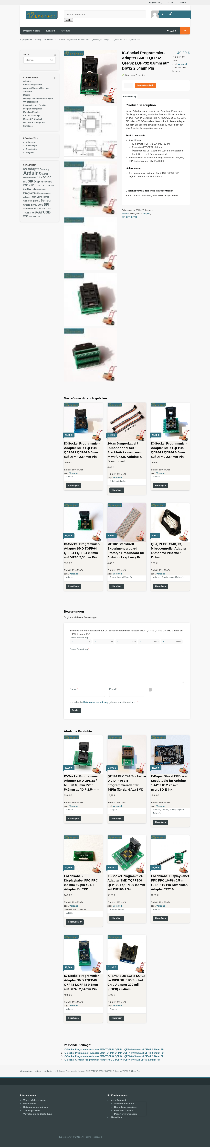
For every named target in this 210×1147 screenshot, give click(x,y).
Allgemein (30, 142)
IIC (33, 185)
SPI (46, 204)
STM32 (37, 208)
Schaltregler (30, 200)
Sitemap (183, 2)
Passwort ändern (123, 1110)
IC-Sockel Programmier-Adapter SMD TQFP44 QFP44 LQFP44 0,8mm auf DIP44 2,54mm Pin (114, 1049)
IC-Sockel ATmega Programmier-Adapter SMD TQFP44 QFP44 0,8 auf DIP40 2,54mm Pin (112, 1059)
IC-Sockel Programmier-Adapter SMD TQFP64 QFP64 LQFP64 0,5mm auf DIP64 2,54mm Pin (114, 1056)
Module (165, 809)
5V (25, 169)
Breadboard (29, 177)
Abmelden (116, 1117)
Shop (38, 40)
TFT (43, 209)
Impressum (29, 1103)
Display (38, 181)
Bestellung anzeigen (125, 1107)
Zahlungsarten (31, 1110)
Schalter (45, 197)
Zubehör (122, 909)
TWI (32, 212)
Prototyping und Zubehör (121, 577)
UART (38, 212)
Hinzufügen (73, 486)
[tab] (129, 96)
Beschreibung (129, 97)
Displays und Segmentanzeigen (38, 98)
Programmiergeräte (32, 109)
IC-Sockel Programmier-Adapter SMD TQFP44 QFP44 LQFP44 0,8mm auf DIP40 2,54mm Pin (114, 1052)
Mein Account (118, 1100)
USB (47, 212)
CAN (39, 177)
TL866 (48, 209)
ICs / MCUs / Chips (32, 116)
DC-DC (47, 177)
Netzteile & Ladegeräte (34, 122)
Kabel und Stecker (118, 481)
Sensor (46, 200)
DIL (25, 182)
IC (30, 186)
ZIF (38, 216)
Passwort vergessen (125, 1114)
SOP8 (40, 205)
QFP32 (134, 217)
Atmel (45, 174)
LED (49, 185)
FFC (46, 182)
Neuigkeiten (31, 149)
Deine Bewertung (79, 637)
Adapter (49, 40)
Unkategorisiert (30, 102)
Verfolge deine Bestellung (37, 1114)
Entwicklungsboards (32, 85)
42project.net (26, 40)
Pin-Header (40, 189)
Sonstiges (28, 126)
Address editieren (124, 1103)
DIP (123, 217)
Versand (182, 64)
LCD (44, 185)
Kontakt (171, 2)
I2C (25, 185)
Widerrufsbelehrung (34, 1100)
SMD (34, 204)
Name (74, 689)
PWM (33, 197)
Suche (68, 20)
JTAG (38, 185)
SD (38, 201)
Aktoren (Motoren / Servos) (36, 88)
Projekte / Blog (155, 2)
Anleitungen (31, 146)
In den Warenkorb (145, 85)
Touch (26, 213)
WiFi (25, 216)
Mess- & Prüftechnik (32, 119)
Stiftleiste (28, 209)
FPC (50, 182)
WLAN (32, 216)
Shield (26, 205)
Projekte (30, 152)
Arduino (32, 173)
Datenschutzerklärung (95, 702)
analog (45, 169)
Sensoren (27, 91)
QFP (128, 217)
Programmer (31, 193)
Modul (31, 189)
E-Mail (113, 689)
